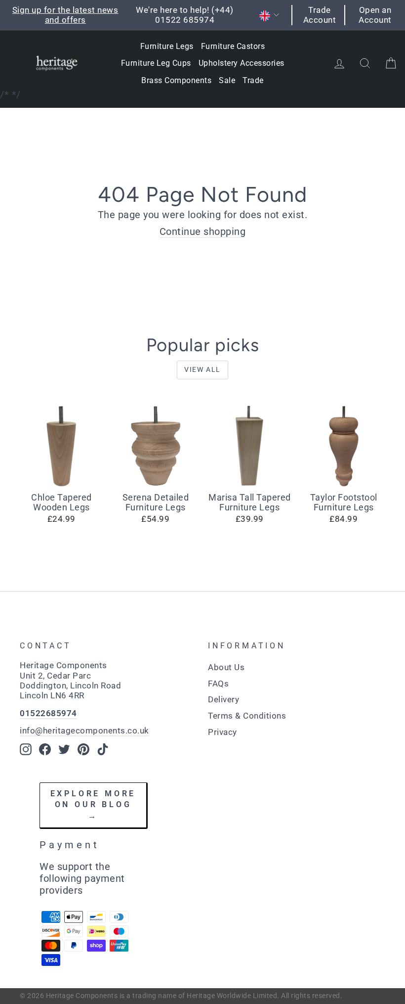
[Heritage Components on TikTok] (103, 749)
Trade (253, 80)
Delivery (223, 699)
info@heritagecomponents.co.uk (84, 730)
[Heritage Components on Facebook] (45, 749)
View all (202, 369)
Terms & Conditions (247, 716)
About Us (226, 667)
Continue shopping (203, 231)
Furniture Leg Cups (156, 63)
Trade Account (319, 15)
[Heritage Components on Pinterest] (83, 749)
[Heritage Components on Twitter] (64, 749)
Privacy (222, 732)
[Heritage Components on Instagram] (26, 749)
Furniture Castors (233, 46)
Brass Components (176, 80)
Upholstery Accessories (241, 63)
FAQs (218, 683)
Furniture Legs (167, 46)
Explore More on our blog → (93, 805)
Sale (227, 80)
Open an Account (375, 15)
